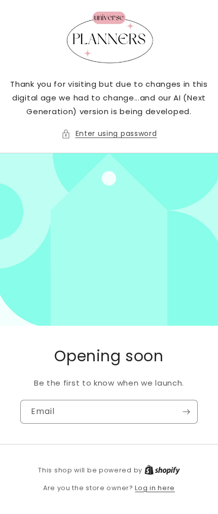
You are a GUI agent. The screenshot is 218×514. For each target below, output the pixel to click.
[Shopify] (162, 470)
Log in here (155, 488)
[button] (109, 133)
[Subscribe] (186, 412)
